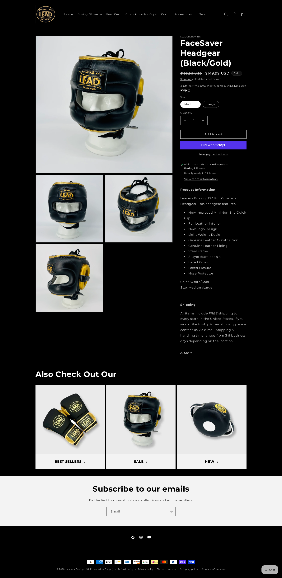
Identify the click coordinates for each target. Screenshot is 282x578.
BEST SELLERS (68, 462)
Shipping (186, 79)
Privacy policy (146, 569)
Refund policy (126, 569)
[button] (89, 14)
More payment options (213, 154)
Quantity (186, 112)
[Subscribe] (171, 511)
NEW (209, 462)
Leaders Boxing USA (78, 569)
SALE (138, 462)
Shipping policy (189, 569)
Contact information (213, 569)
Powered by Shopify (102, 569)
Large (211, 104)
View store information (201, 179)
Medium (190, 104)
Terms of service (166, 569)
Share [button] (188, 353)
